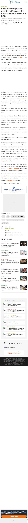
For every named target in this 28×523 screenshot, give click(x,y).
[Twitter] (9, 344)
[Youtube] (12, 344)
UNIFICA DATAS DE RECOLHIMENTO (15, 220)
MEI (8, 176)
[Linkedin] (15, 343)
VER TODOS (22, 300)
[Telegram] (17, 344)
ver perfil (9, 232)
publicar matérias (19, 234)
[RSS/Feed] (22, 343)
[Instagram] (4, 343)
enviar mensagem (17, 232)
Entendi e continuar (14, 516)
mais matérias (10, 234)
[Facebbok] (7, 343)
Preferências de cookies (18, 364)
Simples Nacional (11, 180)
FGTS (7, 55)
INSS (21, 57)
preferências (11, 513)
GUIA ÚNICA (5, 223)
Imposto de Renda (14, 168)
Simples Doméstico (6, 161)
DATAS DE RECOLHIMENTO (17, 216)
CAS (3, 220)
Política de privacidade (9, 364)
